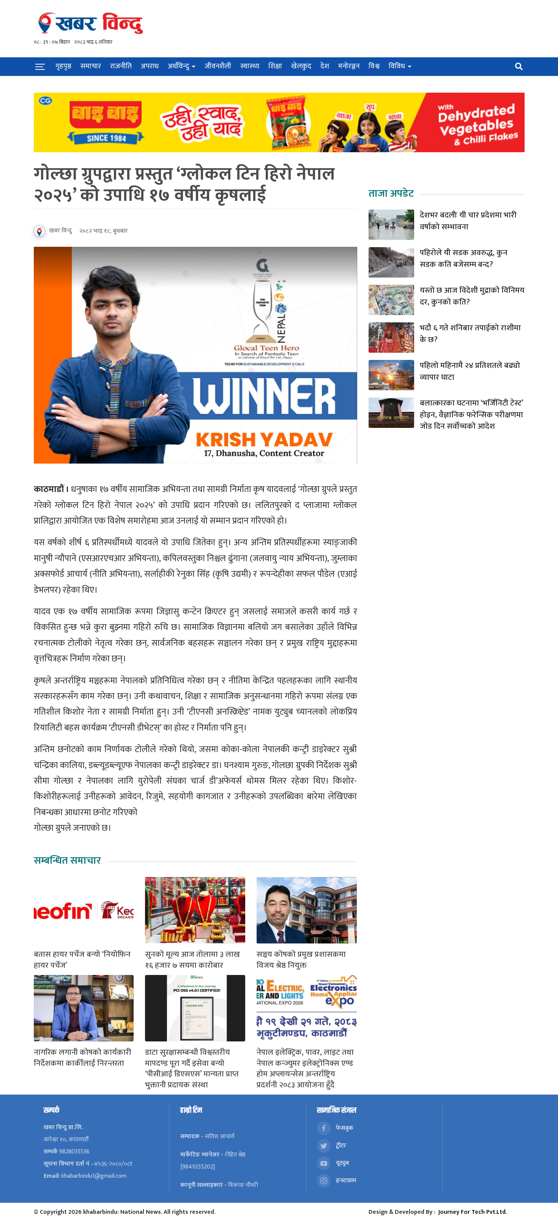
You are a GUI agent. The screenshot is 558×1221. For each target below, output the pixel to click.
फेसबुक (343, 1128)
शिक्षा (275, 66)
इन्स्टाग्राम (345, 1180)
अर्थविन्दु (178, 66)
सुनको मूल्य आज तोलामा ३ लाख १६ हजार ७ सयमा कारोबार (192, 960)
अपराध (150, 66)
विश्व (374, 66)
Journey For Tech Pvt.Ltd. (472, 1212)
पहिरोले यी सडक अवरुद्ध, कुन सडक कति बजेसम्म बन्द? (464, 258)
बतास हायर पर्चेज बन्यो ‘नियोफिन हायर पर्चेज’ (82, 960)
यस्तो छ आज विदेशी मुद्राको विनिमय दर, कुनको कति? (472, 296)
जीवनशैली (218, 66)
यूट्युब (341, 1163)
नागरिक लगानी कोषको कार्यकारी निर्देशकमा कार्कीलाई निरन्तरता (82, 1058)
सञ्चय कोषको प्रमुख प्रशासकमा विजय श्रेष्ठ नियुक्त (301, 960)
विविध (397, 66)
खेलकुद (301, 66)
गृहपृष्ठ (63, 66)
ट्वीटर (340, 1146)
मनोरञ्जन (348, 66)
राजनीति (121, 66)
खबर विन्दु (60, 231)
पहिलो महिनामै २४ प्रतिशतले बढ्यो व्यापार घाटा (470, 371)
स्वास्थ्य (249, 66)
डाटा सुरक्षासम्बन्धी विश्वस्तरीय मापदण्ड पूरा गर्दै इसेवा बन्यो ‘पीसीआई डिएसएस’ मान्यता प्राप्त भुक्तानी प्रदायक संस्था (192, 1069)
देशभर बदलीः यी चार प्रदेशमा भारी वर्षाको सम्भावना (468, 221)
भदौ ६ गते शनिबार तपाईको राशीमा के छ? (470, 333)
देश (324, 66)
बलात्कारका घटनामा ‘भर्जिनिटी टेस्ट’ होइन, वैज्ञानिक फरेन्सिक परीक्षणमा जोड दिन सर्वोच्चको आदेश (471, 415)
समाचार (90, 66)
